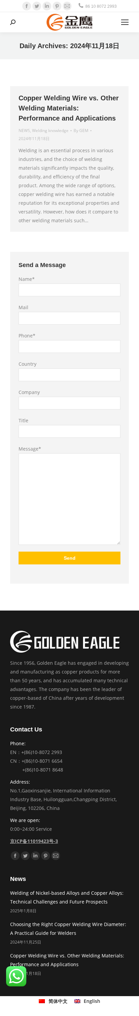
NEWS (24, 130)
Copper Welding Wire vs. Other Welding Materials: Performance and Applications (69, 108)
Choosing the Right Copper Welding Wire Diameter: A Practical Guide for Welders (68, 928)
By (81, 130)
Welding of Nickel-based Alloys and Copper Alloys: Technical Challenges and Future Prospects (66, 897)
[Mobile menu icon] (125, 22)
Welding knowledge (50, 130)
